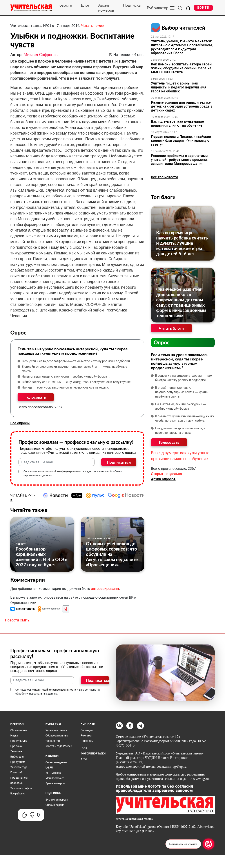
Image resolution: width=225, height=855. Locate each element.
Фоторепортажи (93, 753)
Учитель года (18, 767)
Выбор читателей (183, 27)
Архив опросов (163, 479)
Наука (14, 735)
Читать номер (92, 25)
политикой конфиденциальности (63, 471)
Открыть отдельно (166, 474)
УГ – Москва (53, 772)
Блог (85, 5)
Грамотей (16, 772)
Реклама (86, 735)
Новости (64, 5)
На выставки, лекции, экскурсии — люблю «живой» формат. (66, 376)
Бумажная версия (56, 799)
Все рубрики (17, 793)
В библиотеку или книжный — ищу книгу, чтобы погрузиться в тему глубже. (76, 382)
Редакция (87, 730)
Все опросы (20, 423)
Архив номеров (106, 8)
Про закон (16, 746)
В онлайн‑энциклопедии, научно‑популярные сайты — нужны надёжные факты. (74, 369)
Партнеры (87, 740)
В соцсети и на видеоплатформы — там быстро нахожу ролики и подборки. (76, 361)
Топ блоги (163, 197)
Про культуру (18, 740)
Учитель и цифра (21, 788)
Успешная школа (56, 730)
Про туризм (17, 761)
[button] (23, 609)
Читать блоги (171, 328)
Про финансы (18, 777)
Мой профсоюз (54, 778)
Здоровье (16, 783)
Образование (18, 730)
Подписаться (119, 462)
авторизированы (105, 589)
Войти (203, 7)
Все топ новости (164, 177)
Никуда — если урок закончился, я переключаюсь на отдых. (65, 387)
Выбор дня (17, 756)
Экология (16, 751)
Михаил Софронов (41, 54)
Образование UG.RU (98, 538)
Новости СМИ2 (17, 620)
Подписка (132, 5)
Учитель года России (58, 746)
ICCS (84, 748)
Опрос (162, 342)
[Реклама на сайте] (208, 844)
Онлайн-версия (54, 804)
